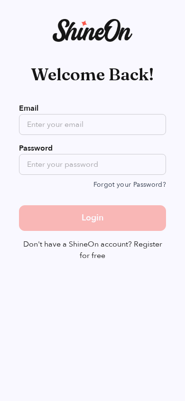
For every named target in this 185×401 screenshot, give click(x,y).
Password (36, 148)
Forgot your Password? (129, 184)
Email (28, 108)
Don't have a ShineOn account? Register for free (92, 250)
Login (92, 218)
